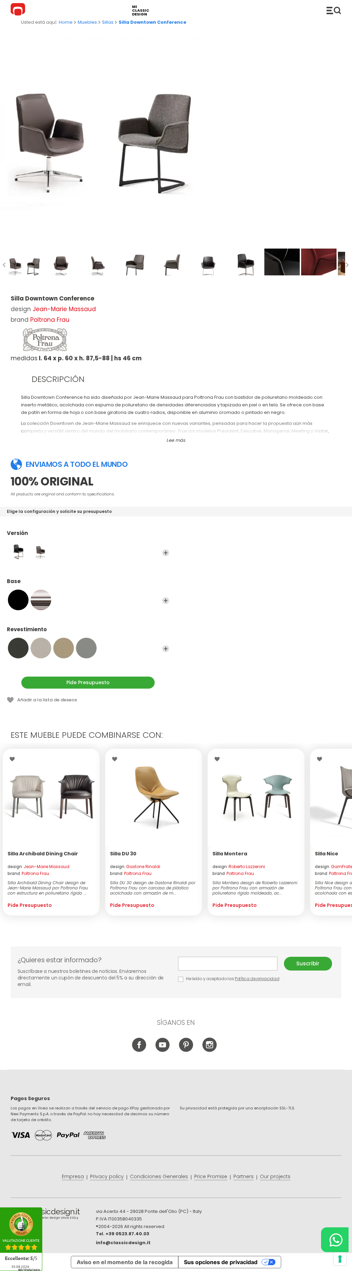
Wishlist (14, 759)
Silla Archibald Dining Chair (43, 853)
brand (28, 873)
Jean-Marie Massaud (64, 309)
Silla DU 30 (123, 853)
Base (14, 581)
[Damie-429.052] (86, 648)
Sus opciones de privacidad (220, 1262)
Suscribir (307, 963)
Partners (243, 1176)
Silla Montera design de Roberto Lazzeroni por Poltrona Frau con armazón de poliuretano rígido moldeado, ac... (254, 888)
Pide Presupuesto (88, 682)
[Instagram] (209, 1050)
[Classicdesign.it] (19, 10)
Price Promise (210, 1176)
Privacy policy (107, 1176)
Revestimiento (27, 629)
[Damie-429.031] (41, 648)
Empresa (73, 1176)
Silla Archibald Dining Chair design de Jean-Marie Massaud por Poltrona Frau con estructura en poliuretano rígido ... (48, 888)
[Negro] (18, 600)
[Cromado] (41, 600)
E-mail (231, 964)
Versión (17, 533)
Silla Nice (326, 853)
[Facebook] (139, 1050)
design (38, 866)
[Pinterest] (186, 1050)
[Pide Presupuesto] (51, 797)
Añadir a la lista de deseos (47, 700)
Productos (333, 10)
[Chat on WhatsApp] (335, 1239)
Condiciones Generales (159, 1176)
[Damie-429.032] (63, 648)
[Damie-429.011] (18, 648)
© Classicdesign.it (53, 1215)
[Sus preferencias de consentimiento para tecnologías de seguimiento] (339, 1258)
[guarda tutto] (165, 552)
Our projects (275, 1176)
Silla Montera (229, 853)
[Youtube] (163, 1050)
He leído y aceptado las (232, 979)
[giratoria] (41, 552)
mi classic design (140, 10)
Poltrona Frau (49, 320)
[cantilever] (18, 552)
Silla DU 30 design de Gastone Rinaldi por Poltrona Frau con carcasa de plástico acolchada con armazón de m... (152, 888)
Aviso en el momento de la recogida (125, 1262)
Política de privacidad (257, 979)
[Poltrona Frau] (45, 340)
